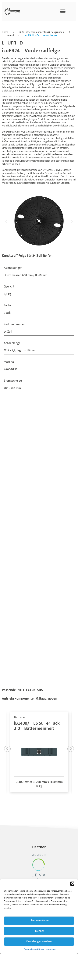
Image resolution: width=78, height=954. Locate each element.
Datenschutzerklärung (34, 949)
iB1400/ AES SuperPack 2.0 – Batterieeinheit (37, 726)
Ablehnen (39, 931)
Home (5, 32)
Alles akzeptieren (39, 920)
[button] (72, 884)
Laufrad (10, 35)
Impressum (51, 949)
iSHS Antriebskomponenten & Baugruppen (41, 32)
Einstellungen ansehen (39, 941)
